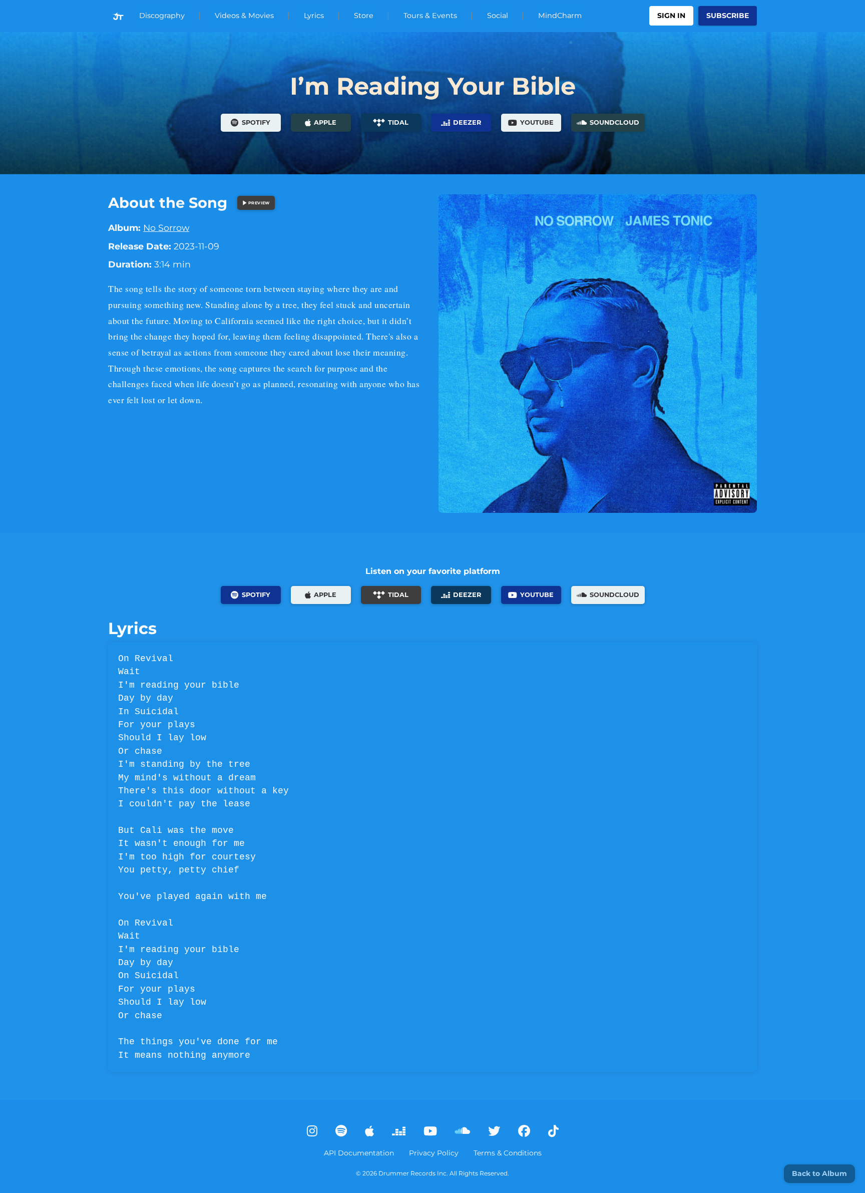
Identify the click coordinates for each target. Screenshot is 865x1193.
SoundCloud (614, 122)
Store (363, 15)
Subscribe (727, 15)
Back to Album (819, 1173)
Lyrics (314, 15)
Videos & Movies (244, 15)
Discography (162, 15)
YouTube (537, 122)
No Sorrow (166, 227)
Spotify (256, 122)
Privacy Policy (434, 1152)
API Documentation (359, 1152)
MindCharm (560, 15)
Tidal (398, 122)
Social (497, 15)
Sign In (671, 15)
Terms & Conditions (508, 1152)
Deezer (467, 122)
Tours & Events (430, 15)
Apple (325, 122)
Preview (259, 202)
